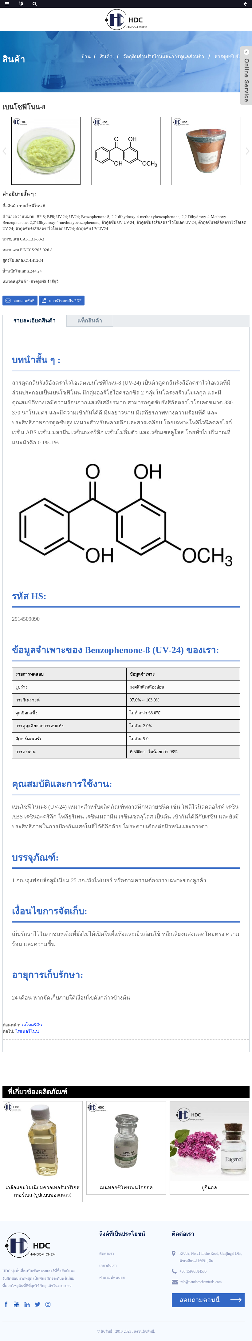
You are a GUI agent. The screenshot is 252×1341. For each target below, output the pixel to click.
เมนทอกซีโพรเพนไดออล (126, 1187)
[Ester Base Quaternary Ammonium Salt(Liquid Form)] (42, 1141)
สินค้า (106, 56)
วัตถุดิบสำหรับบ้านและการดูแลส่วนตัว (163, 56)
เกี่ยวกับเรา (108, 1265)
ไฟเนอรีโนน (27, 1031)
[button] (246, 151)
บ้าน (86, 56)
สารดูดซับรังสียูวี (232, 56)
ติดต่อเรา (106, 1253)
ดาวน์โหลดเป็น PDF (65, 301)
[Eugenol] (209, 1141)
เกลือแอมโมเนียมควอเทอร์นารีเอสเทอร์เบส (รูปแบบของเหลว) (43, 1191)
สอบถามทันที (24, 301)
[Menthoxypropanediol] (126, 1141)
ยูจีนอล (209, 1187)
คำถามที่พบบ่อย (112, 1277)
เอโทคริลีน (32, 1025)
